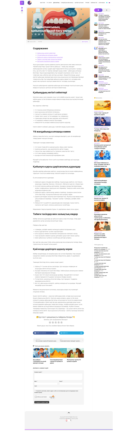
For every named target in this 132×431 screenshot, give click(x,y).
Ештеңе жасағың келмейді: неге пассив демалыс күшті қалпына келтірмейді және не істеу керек (104, 42)
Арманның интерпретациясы (101, 127)
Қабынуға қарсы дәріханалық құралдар (50, 57)
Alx (77, 418)
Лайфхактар (94, 2)
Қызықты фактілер (98, 111)
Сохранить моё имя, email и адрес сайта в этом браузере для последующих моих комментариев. (56, 391)
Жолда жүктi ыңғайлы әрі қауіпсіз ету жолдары (104, 34)
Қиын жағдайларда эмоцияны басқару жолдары (100, 182)
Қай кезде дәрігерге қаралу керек (48, 61)
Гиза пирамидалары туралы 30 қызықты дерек (56, 361)
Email (61, 381)
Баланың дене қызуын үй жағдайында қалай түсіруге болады (102, 146)
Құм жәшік (102, 2)
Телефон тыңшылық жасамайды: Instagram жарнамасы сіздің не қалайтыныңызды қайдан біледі (104, 18)
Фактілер (42, 2)
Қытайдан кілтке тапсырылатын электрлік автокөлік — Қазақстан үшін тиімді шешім (104, 70)
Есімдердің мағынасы (67, 2)
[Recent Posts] (98, 10)
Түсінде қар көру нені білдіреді (102, 257)
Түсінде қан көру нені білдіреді (102, 260)
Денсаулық (56, 2)
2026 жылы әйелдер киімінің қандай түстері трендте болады (104, 78)
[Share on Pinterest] (39, 34)
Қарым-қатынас (79, 2)
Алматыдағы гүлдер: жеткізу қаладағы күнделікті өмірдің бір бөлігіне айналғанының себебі (104, 60)
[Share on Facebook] (35, 34)
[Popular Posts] (106, 10)
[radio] (50, 322)
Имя (35, 381)
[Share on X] (32, 34)
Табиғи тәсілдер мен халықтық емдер (49, 59)
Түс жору (49, 2)
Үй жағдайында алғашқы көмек (47, 55)
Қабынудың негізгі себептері (46, 53)
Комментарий (38, 372)
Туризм (87, 2)
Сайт (35, 386)
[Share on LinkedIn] (42, 34)
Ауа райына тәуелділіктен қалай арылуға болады (39, 361)
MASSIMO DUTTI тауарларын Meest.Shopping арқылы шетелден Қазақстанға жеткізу (103, 51)
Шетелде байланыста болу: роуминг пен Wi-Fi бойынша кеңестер (102, 164)
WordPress (68, 418)
